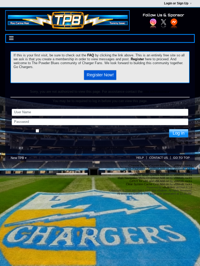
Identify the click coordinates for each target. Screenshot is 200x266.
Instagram (153, 21)
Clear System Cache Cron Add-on (147, 184)
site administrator (156, 92)
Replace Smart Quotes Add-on (149, 174)
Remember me (49, 130)
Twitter (163, 21)
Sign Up (181, 142)
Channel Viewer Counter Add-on (149, 165)
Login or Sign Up (176, 3)
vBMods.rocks (183, 165)
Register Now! (100, 74)
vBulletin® (168, 187)
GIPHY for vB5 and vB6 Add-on (149, 181)
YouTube (174, 21)
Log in (178, 133)
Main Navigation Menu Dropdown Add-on (143, 177)
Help (140, 157)
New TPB (18, 158)
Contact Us (158, 157)
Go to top (181, 157)
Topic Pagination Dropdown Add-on (147, 168)
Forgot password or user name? (47, 135)
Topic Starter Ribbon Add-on (151, 171)
